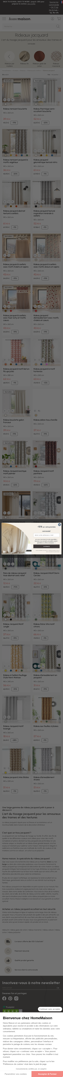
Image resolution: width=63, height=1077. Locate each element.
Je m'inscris (46, 546)
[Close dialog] (59, 524)
